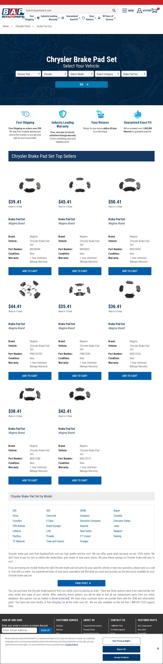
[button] (29, 18)
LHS (48, 531)
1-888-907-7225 (117, 626)
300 (48, 510)
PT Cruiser (85, 536)
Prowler (50, 536)
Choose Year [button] (24, 74)
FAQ (57, 633)
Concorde (51, 515)
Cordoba (118, 515)
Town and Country (55, 541)
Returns (59, 629)
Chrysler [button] (48, 74)
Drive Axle (142, 629)
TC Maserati (19, 541)
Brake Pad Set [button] (130, 74)
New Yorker (86, 531)
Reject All (121, 649)
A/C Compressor (145, 626)
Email (113, 633)
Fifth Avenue (19, 525)
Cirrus (15, 515)
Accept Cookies (121, 657)
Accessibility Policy (91, 633)
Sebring (117, 536)
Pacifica (17, 536)
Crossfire (17, 520)
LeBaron (17, 531)
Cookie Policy (71, 644)
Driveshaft (142, 633)
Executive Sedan (122, 520)
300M (83, 510)
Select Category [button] (105, 74)
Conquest (84, 515)
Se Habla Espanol (118, 629)
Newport (118, 531)
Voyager (84, 541)
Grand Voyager (53, 525)
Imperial (84, 525)
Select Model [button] (77, 74)
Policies (59, 626)
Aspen (117, 510)
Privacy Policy (89, 629)
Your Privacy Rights (121, 641)
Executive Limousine (90, 520)
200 (14, 510)
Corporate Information (92, 626)
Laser (116, 525)
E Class (49, 520)
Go (81, 84)
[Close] (157, 648)
